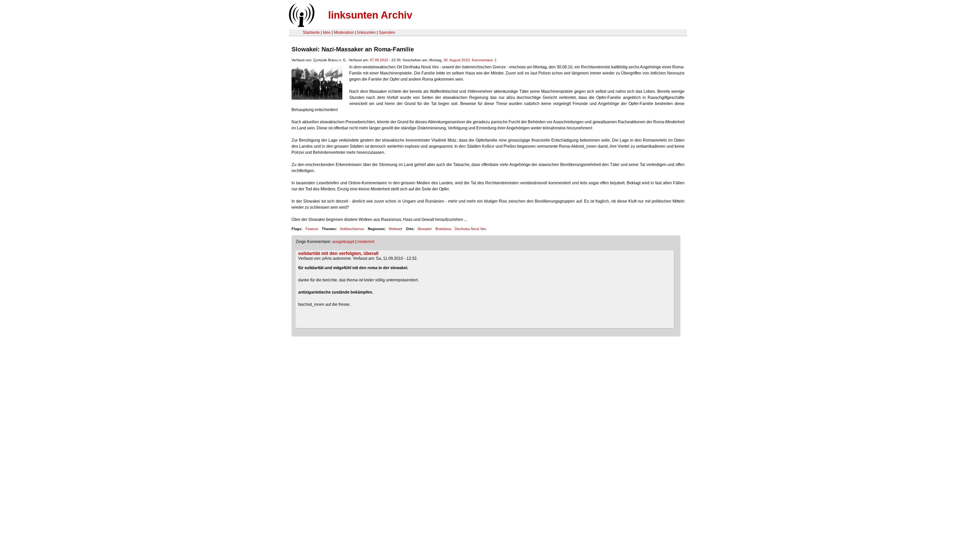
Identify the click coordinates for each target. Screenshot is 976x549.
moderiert (365, 241)
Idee (327, 32)
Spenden (387, 32)
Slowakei (424, 229)
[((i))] (301, 25)
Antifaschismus (352, 229)
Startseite (311, 32)
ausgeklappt (343, 241)
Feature (312, 229)
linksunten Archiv (370, 15)
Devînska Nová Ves (470, 229)
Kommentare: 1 (484, 60)
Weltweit (395, 229)
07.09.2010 (379, 60)
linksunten (366, 32)
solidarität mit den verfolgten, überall (338, 253)
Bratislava (443, 229)
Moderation (344, 32)
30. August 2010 (457, 60)
